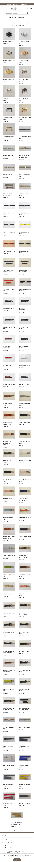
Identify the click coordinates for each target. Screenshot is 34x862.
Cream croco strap (8, 594)
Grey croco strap (24, 384)
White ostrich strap (25, 460)
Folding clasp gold (8, 79)
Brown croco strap (9, 384)
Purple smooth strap (25, 537)
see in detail (22, 856)
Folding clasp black (9, 41)
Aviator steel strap (8, 156)
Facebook (8, 846)
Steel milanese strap (24, 727)
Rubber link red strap (9, 251)
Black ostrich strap (24, 422)
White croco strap (24, 365)
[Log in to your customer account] (27, 9)
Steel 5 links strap (8, 175)
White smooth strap (9, 556)
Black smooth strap (25, 651)
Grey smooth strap (24, 803)
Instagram (8, 847)
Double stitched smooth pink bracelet (7, 443)
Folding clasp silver (9, 60)
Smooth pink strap (8, 498)
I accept (17, 859)
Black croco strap (8, 308)
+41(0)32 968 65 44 (15, 4)
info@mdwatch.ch (23, 4)
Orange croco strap (25, 517)
